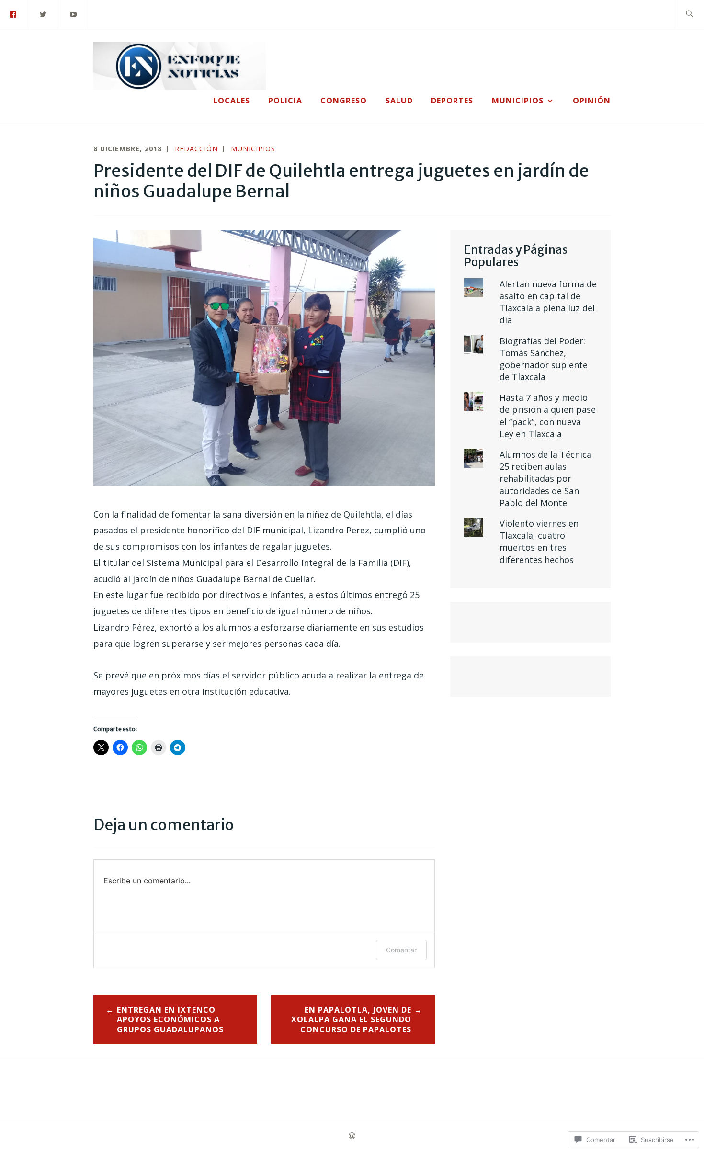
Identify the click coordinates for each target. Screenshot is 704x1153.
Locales (231, 100)
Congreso (343, 100)
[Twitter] (43, 14)
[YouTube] (74, 14)
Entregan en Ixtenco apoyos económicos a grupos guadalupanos (170, 1020)
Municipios (518, 100)
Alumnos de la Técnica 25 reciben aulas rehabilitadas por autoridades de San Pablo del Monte (545, 479)
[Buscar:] (689, 14)
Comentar (401, 950)
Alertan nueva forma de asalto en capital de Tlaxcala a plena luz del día (548, 302)
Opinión (592, 100)
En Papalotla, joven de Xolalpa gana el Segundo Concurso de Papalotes (351, 1020)
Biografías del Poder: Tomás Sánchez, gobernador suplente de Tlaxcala (544, 359)
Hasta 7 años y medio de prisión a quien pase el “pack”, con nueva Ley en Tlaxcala (548, 416)
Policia (285, 100)
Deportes (452, 100)
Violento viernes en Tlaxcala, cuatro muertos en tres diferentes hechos (539, 541)
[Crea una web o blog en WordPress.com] (352, 1136)
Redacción (196, 148)
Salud (399, 100)
